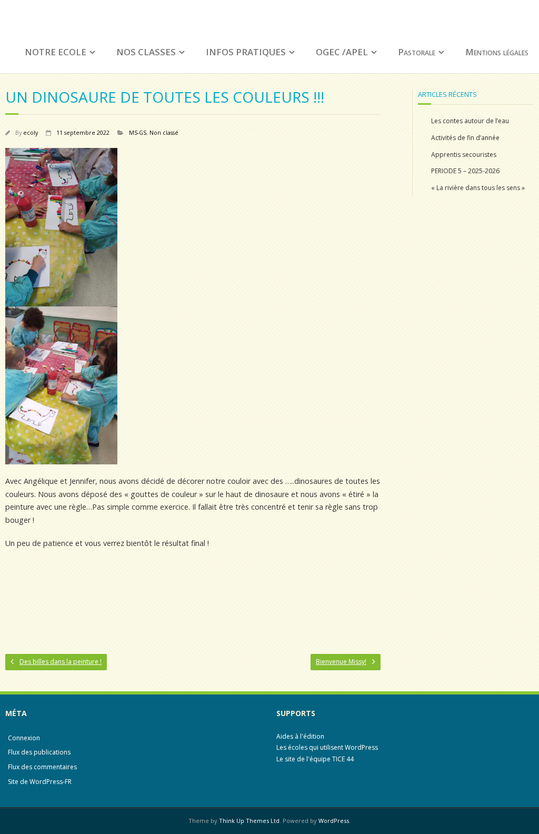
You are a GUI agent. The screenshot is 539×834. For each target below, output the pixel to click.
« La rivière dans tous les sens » (478, 187)
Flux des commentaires (42, 766)
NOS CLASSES (146, 52)
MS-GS (137, 132)
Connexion (24, 737)
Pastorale (416, 52)
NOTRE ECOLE (55, 52)
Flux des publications (39, 752)
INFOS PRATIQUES (246, 52)
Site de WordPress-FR (40, 781)
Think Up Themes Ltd (249, 821)
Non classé (163, 132)
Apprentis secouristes (463, 154)
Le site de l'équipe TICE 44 (315, 758)
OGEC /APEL (342, 52)
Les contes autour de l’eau (470, 120)
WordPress (333, 821)
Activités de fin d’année (465, 137)
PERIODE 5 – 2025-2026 (465, 170)
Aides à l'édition (300, 736)
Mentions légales (496, 52)
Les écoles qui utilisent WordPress (327, 747)
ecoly (30, 132)
